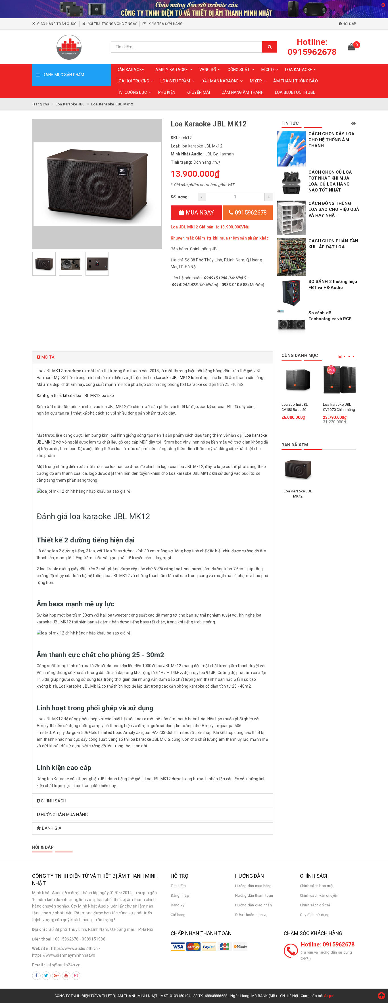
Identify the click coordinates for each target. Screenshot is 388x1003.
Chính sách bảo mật (317, 886)
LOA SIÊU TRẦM (175, 81)
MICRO (267, 69)
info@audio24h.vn (63, 965)
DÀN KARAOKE (130, 69)
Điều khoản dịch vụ (251, 915)
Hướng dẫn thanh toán (254, 895)
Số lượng (179, 197)
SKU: (175, 138)
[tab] (152, 357)
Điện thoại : (43, 939)
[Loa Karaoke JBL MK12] (298, 469)
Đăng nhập (180, 895)
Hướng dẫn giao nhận (253, 905)
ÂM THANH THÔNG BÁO (295, 81)
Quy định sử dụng (315, 915)
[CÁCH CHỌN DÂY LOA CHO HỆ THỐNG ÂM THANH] (291, 149)
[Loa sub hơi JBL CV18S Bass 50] (298, 379)
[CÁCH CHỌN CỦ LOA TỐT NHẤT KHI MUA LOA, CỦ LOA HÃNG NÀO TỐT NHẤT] (291, 183)
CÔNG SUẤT (239, 69)
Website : (41, 948)
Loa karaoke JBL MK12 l (170, 377)
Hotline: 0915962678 (328, 944)
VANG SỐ (207, 69)
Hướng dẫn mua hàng (253, 886)
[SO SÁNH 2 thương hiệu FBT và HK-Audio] (291, 293)
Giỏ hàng (178, 915)
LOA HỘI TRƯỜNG (133, 81)
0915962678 (250, 212)
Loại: (175, 146)
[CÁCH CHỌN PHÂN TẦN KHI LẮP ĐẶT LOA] (291, 257)
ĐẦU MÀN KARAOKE (220, 81)
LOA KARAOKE (298, 69)
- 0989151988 (92, 939)
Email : (38, 965)
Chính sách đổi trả (315, 905)
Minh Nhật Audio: (187, 154)
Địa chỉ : (39, 929)
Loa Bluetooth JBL (295, 92)
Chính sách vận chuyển (319, 895)
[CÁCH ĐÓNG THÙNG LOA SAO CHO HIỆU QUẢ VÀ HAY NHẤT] (291, 218)
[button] (152, 357)
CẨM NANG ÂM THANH (243, 92)
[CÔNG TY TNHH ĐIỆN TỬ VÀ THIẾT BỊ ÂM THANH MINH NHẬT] (69, 47)
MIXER (256, 81)
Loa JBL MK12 (50, 371)
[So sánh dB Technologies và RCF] (291, 324)
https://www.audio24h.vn (74, 948)
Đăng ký (178, 905)
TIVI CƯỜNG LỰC (132, 92)
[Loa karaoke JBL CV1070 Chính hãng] (339, 379)
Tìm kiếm (178, 886)
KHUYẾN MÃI (198, 92)
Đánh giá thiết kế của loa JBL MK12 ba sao (75, 395)
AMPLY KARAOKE (171, 69)
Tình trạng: (181, 162)
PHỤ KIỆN (166, 92)
